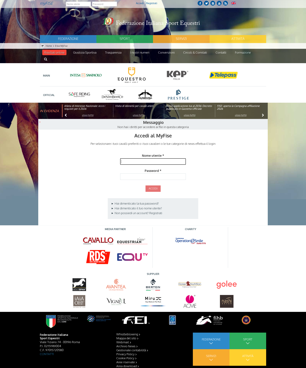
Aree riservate (125, 362)
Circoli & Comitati (195, 52)
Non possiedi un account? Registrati (138, 213)
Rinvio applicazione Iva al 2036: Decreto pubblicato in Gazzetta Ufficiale (189, 107)
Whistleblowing (127, 334)
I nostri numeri (139, 52)
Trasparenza (113, 52)
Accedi (140, 3)
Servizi (181, 39)
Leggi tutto (88, 115)
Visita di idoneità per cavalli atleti (134, 105)
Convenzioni (166, 52)
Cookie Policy (125, 358)
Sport (125, 39)
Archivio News (125, 346)
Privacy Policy (125, 354)
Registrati (151, 3)
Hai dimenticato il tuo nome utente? (138, 208)
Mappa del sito (126, 338)
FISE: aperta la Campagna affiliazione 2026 (238, 107)
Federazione (68, 39)
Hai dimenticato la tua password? (136, 203)
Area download (126, 366)
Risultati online (54, 52)
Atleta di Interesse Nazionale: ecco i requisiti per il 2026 (84, 107)
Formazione (243, 52)
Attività (237, 39)
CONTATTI (47, 354)
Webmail (122, 342)
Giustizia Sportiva (84, 52)
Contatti (221, 52)
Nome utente (153, 155)
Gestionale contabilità (131, 350)
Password (153, 171)
